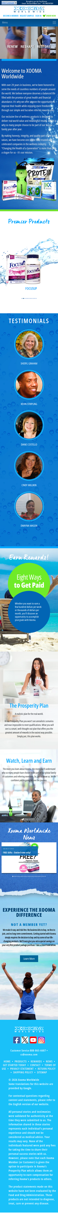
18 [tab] (36, 876)
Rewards (36, 1061)
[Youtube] (33, 1039)
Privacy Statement (22, 1069)
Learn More (29, 959)
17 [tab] (35, 876)
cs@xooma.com (29, 1054)
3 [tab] (24, 298)
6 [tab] (19, 876)
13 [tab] (29, 876)
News (49, 1061)
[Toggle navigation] (29, 22)
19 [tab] (38, 876)
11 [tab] (26, 876)
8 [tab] (31, 298)
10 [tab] (34, 298)
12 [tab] (28, 876)
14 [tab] (31, 876)
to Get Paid (29, 581)
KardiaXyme (39, 288)
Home (7, 1061)
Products (21, 1061)
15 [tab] (32, 876)
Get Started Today (14, 1065)
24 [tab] (45, 876)
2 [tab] (23, 298)
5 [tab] (27, 298)
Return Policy (47, 1069)
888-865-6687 (38, 1050)
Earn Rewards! (29, 557)
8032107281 (49, 3)
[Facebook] (16, 1039)
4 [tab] (26, 298)
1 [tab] (12, 876)
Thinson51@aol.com (34, 3)
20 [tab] (39, 876)
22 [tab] (42, 876)
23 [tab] (43, 876)
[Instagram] (41, 1039)
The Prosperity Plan (29, 705)
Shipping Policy (23, 1072)
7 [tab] (30, 298)
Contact (35, 1065)
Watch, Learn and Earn (29, 760)
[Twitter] (24, 1039)
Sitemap (42, 1072)
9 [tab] (33, 298)
